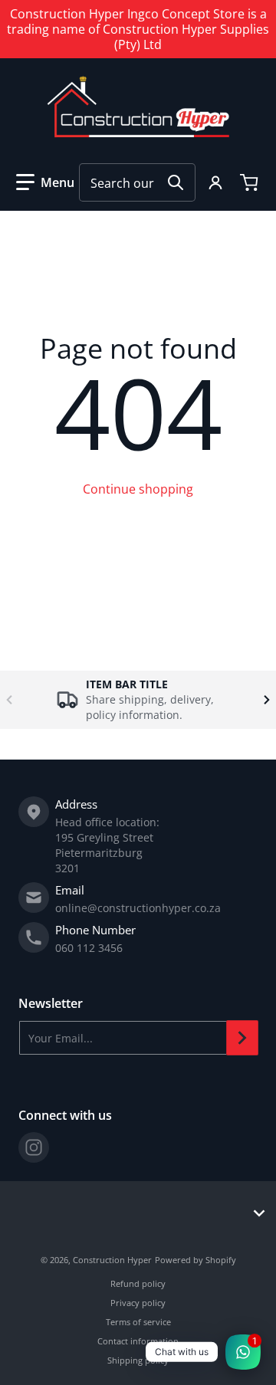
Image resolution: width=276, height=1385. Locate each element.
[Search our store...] (175, 182)
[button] (45, 182)
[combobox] (137, 182)
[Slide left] (9, 700)
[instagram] (33, 1147)
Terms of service (138, 1322)
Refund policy (138, 1283)
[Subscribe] (242, 1037)
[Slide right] (267, 700)
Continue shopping (138, 489)
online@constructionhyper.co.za (138, 908)
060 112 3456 (89, 947)
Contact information (138, 1341)
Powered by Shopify (195, 1259)
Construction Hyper (112, 1259)
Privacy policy (138, 1302)
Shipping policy (138, 1360)
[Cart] (251, 182)
